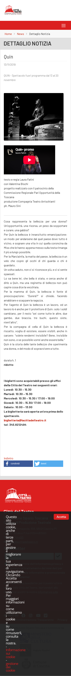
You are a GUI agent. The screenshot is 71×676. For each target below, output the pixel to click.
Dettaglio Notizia (39, 33)
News (20, 33)
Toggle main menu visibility (63, 25)
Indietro (8, 458)
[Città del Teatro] (14, 15)
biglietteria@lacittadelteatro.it (25, 420)
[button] (18, 463)
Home (8, 33)
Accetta (61, 517)
